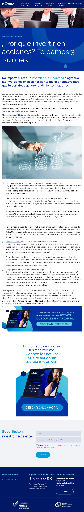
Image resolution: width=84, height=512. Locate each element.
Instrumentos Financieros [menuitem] (25, 4)
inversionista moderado (47, 78)
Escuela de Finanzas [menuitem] (61, 4)
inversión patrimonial (51, 290)
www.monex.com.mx (9, 479)
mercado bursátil (12, 115)
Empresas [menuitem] (71, 3)
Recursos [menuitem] (79, 3)
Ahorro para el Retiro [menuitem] (49, 4)
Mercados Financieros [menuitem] (38, 4)
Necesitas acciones (13, 242)
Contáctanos (64, 491)
